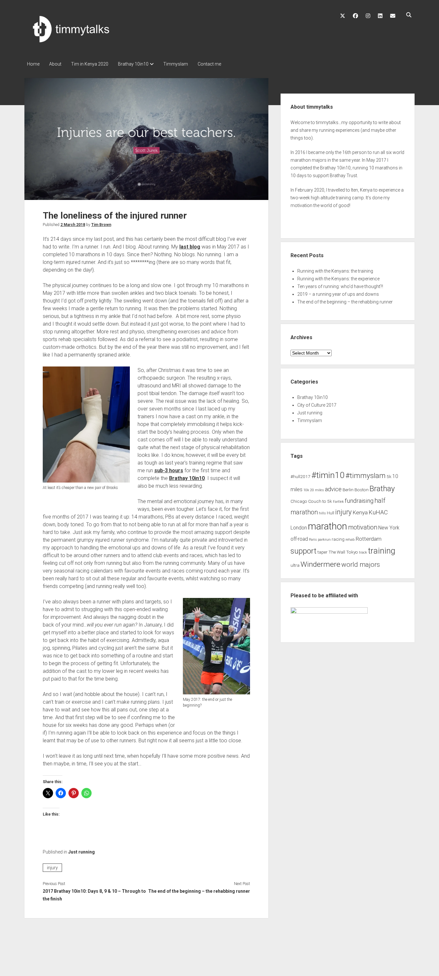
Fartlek (338, 502)
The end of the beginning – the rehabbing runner (199, 891)
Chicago (299, 501)
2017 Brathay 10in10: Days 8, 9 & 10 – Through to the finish (94, 895)
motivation (362, 527)
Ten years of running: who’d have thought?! (340, 286)
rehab (349, 540)
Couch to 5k (320, 501)
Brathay (382, 488)
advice (333, 489)
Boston (361, 489)
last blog (189, 247)
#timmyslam (365, 475)
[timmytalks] (79, 44)
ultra (295, 565)
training (381, 551)
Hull (330, 512)
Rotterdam (368, 539)
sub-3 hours (168, 470)
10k (306, 490)
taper (322, 552)
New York (388, 528)
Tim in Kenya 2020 (89, 64)
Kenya (360, 512)
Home (33, 64)
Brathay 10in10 (133, 64)
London (299, 528)
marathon (327, 526)
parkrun (324, 540)
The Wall (336, 552)
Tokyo (352, 552)
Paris (313, 540)
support (304, 551)
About (55, 64)
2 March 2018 (72, 224)
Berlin (348, 489)
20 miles (317, 490)
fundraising (359, 500)
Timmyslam (175, 64)
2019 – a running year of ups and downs (338, 294)
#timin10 (328, 475)
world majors (360, 564)
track (363, 552)
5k (389, 476)
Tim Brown (101, 224)
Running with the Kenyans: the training (335, 271)
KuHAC (378, 512)
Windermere (320, 564)
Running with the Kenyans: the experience (338, 278)
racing (338, 539)
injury (52, 867)
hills (322, 513)
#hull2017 (300, 476)
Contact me (209, 64)
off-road (299, 539)
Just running (81, 851)
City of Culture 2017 (316, 405)
